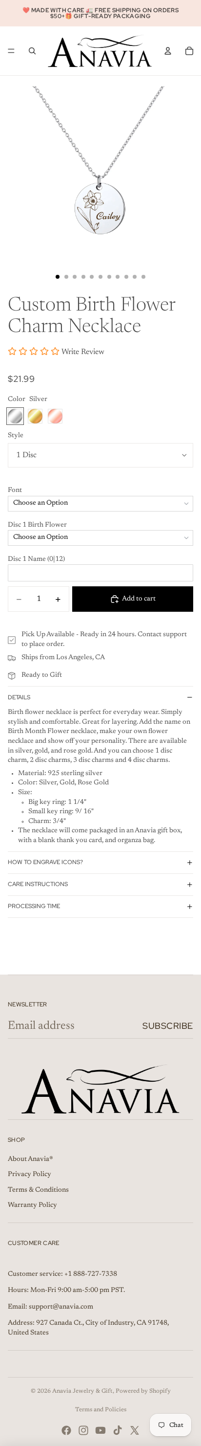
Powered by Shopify (143, 1391)
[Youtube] (100, 1430)
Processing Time (34, 906)
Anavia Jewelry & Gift (82, 1391)
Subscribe (167, 1025)
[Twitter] (135, 1430)
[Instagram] (83, 1430)
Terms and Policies (100, 1410)
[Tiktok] (117, 1430)
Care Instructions (38, 884)
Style (15, 435)
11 (143, 277)
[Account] (168, 51)
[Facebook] (66, 1430)
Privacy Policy (29, 1174)
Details (19, 697)
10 (135, 277)
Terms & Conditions (38, 1190)
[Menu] (11, 51)
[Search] (32, 51)
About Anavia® (30, 1159)
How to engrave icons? (45, 862)
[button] (100, 491)
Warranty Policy (32, 1205)
